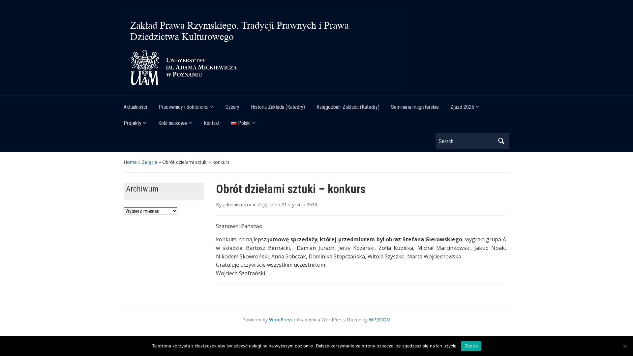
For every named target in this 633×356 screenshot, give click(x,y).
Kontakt (212, 123)
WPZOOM (380, 319)
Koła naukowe (172, 123)
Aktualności (135, 107)
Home (130, 162)
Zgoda (471, 345)
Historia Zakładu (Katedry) (278, 107)
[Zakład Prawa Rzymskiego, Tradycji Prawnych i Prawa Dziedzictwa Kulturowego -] (264, 50)
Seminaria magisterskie (415, 107)
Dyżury (232, 107)
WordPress (280, 319)
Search (501, 141)
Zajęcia (149, 162)
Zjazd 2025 (462, 107)
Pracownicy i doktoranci (183, 107)
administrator (237, 204)
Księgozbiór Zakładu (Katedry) (347, 107)
